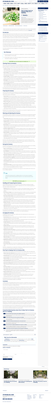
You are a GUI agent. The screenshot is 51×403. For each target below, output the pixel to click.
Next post (46, 390)
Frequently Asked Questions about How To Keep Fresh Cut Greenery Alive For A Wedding (43, 21)
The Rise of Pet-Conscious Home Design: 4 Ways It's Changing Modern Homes (43, 35)
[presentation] (3, 378)
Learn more (30, 30)
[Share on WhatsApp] (27, 15)
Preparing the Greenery (41, 13)
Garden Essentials (6, 5)
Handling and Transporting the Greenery (43, 16)
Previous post (5, 390)
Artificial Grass (25, 25)
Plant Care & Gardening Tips (18, 25)
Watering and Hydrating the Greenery (42, 14)
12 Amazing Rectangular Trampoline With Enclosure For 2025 (43, 36)
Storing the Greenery (41, 15)
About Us (28, 394)
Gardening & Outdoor (11, 25)
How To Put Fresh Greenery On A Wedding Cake (21, 61)
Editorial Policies (21, 340)
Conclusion (40, 20)
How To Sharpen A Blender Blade (42, 41)
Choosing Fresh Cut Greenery (42, 12)
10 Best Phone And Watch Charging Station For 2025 (43, 38)
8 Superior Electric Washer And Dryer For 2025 (43, 40)
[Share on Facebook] (23, 15)
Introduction (40, 11)
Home (3, 5)
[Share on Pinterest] (26, 15)
